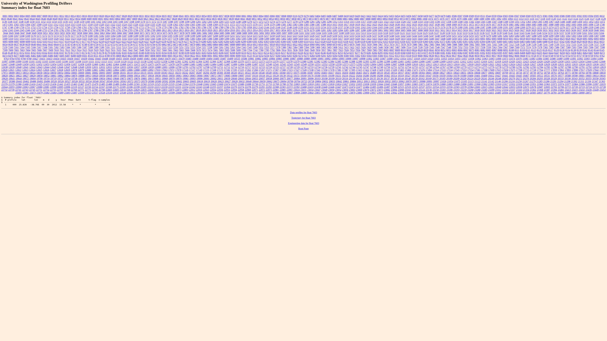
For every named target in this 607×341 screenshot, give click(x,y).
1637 (431, 24)
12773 (470, 67)
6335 (340, 41)
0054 (204, 16)
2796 (135, 30)
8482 (33, 55)
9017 (181, 55)
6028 (579, 38)
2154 (323, 27)
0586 (562, 16)
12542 (283, 64)
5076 (170, 33)
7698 (232, 50)
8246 (323, 53)
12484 (213, 64)
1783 (186, 27)
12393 (366, 61)
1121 (559, 19)
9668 (522, 55)
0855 (276, 19)
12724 (269, 67)
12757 (422, 67)
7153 (573, 44)
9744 (545, 55)
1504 (27, 24)
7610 (56, 50)
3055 (289, 30)
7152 (567, 44)
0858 (294, 19)
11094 (593, 58)
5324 (78, 38)
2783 (67, 30)
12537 (262, 64)
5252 (460, 36)
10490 (202, 58)
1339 (454, 21)
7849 (312, 50)
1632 (408, 24)
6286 (237, 41)
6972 (340, 44)
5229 (329, 36)
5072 (147, 33)
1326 (403, 21)
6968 (329, 44)
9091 (209, 55)
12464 (116, 64)
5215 (255, 36)
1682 (516, 24)
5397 (255, 38)
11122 (130, 61)
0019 (95, 16)
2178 (448, 27)
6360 (425, 41)
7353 (266, 47)
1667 (442, 24)
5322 (67, 38)
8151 (16, 53)
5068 (130, 33)
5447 (437, 38)
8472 (602, 53)
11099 (18, 61)
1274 (272, 21)
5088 (238, 33)
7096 (482, 44)
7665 (181, 50)
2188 (488, 27)
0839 (231, 19)
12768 (449, 67)
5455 (477, 38)
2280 (585, 27)
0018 (90, 16)
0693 (111, 19)
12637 (602, 64)
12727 (282, 67)
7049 (357, 44)
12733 (310, 67)
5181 (95, 36)
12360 (171, 61)
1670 (460, 24)
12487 (227, 64)
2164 (374, 27)
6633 (601, 41)
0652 (72, 19)
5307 (596, 36)
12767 (442, 67)
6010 (505, 38)
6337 (351, 41)
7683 (221, 50)
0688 (83, 19)
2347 (33, 30)
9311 (386, 55)
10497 (223, 58)
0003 (16, 16)
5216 (260, 36)
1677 (494, 24)
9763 (6, 58)
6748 (84, 44)
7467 (391, 47)
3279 (312, 30)
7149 (550, 44)
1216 (232, 21)
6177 (84, 41)
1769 (129, 27)
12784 (540, 67)
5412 (312, 38)
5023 (499, 30)
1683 (522, 24)
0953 (396, 19)
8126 (545, 50)
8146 (4, 53)
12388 (352, 61)
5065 (113, 33)
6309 (300, 41)
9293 (329, 55)
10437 (77, 58)
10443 (98, 58)
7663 (175, 50)
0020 (101, 16)
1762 (90, 27)
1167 (126, 21)
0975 (407, 19)
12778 (498, 67)
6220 (112, 41)
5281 (499, 36)
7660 (164, 50)
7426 (363, 47)
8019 (408, 50)
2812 (164, 30)
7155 (585, 44)
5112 (358, 33)
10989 (307, 58)
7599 (5, 50)
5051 (45, 33)
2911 (238, 30)
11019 (423, 58)
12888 (136, 70)
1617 (346, 24)
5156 (556, 33)
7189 (95, 47)
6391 (465, 41)
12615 (449, 64)
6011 (511, 38)
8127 (550, 50)
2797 (141, 30)
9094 (221, 55)
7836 (295, 50)
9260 (278, 55)
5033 (556, 30)
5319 (50, 38)
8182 (118, 53)
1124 (575, 19)
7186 (78, 47)
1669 (454, 24)
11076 (519, 58)
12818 (595, 67)
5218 (272, 36)
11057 (464, 58)
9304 (369, 55)
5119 (391, 33)
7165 (27, 47)
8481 (27, 55)
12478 (171, 64)
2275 (556, 27)
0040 (175, 16)
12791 (582, 67)
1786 (203, 27)
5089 (244, 33)
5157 (561, 33)
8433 (533, 53)
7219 (147, 47)
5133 (465, 33)
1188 (170, 21)
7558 (482, 47)
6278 (192, 41)
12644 (46, 67)
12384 (331, 61)
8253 (340, 53)
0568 (522, 16)
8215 (272, 53)
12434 (581, 61)
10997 (355, 58)
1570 (221, 24)
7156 (590, 44)
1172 (153, 21)
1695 (585, 24)
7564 (499, 47)
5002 (386, 30)
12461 (102, 64)
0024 (107, 16)
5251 (454, 36)
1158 (76, 21)
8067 (465, 50)
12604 (373, 64)
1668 (448, 24)
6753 (113, 44)
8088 (500, 50)
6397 (493, 41)
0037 (169, 16)
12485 (220, 64)
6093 (596, 38)
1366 (545, 21)
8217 (283, 53)
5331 (118, 38)
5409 (295, 38)
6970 (334, 44)
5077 (176, 33)
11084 (539, 58)
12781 (519, 67)
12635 (589, 64)
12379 (296, 61)
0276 (306, 16)
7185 (73, 47)
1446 (562, 21)
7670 (198, 50)
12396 (380, 61)
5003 (391, 30)
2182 (471, 27)
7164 (22, 47)
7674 (209, 50)
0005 (27, 16)
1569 (215, 24)
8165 (50, 53)
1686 (539, 24)
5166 (10, 36)
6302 (260, 41)
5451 (460, 38)
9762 (602, 55)
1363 (528, 21)
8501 (84, 55)
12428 (546, 61)
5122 (408, 33)
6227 (146, 41)
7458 (386, 47)
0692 (106, 19)
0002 (10, 16)
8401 (511, 53)
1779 (164, 27)
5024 (505, 30)
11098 (12, 61)
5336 (141, 38)
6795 (158, 44)
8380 (437, 53)
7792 (272, 50)
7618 (90, 50)
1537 (164, 24)
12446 (602, 61)
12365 (206, 61)
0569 (528, 16)
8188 (141, 53)
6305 (277, 41)
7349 (255, 47)
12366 (213, 61)
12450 (25, 64)
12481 (192, 64)
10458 (133, 58)
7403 (323, 47)
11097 (5, 61)
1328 (414, 21)
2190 (499, 27)
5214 (249, 36)
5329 (107, 38)
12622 (498, 64)
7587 (562, 47)
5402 (283, 38)
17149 (199, 70)
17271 (269, 70)
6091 (585, 38)
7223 (169, 47)
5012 (442, 30)
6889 (238, 44)
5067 (125, 33)
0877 (328, 19)
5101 (301, 33)
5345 (152, 38)
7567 (505, 47)
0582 (550, 16)
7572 (522, 47)
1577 (260, 24)
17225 (241, 70)
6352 (380, 41)
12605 (380, 64)
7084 (437, 44)
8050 (437, 50)
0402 (312, 16)
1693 (573, 24)
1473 (4, 24)
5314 (22, 38)
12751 (394, 67)
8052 (443, 50)
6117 (61, 41)
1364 (534, 21)
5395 (243, 38)
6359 (419, 41)
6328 (323, 41)
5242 (403, 36)
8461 (579, 53)
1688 (551, 24)
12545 (297, 64)
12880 (88, 70)
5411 (306, 38)
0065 (266, 16)
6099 (28, 41)
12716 (241, 67)
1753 (38, 27)
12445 (595, 61)
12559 (338, 64)
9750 (556, 55)
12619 (477, 64)
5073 (153, 33)
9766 (23, 58)
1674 (482, 24)
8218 (289, 53)
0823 (157, 19)
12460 (95, 64)
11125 (137, 61)
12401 (401, 61)
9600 (420, 55)
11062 (478, 58)
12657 (137, 67)
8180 (113, 53)
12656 (130, 67)
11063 (485, 58)
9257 (272, 55)
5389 (221, 38)
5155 (550, 33)
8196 (169, 53)
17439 (394, 70)
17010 (157, 70)
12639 (11, 67)
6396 (488, 41)
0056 (215, 16)
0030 (135, 16)
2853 (221, 30)
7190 (101, 47)
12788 (568, 67)
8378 (431, 53)
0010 (50, 16)
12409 (442, 61)
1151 (37, 21)
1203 (209, 21)
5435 (414, 38)
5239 (386, 36)
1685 (533, 24)
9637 (454, 55)
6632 (596, 41)
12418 (498, 61)
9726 (533, 55)
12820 (4, 70)
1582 (289, 24)
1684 (528, 24)
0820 (140, 19)
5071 (142, 33)
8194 (164, 53)
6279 (198, 41)
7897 (334, 50)
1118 (542, 19)
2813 (169, 30)
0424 (380, 16)
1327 (408, 21)
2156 (334, 27)
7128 (522, 44)
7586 (556, 47)
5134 (470, 33)
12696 (171, 67)
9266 (295, 55)
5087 (233, 33)
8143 (590, 50)
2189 (494, 27)
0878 (333, 19)
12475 (150, 64)
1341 (465, 21)
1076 (442, 19)
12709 (213, 67)
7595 (585, 47)
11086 (553, 58)
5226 (312, 36)
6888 (232, 44)
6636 (10, 44)
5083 (210, 33)
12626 (526, 64)
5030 (539, 30)
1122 (564, 19)
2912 (243, 30)
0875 (316, 19)
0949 (390, 19)
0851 (254, 19)
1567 (203, 24)
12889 (143, 70)
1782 (181, 27)
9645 (465, 55)
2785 (78, 30)
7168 (44, 47)
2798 (147, 30)
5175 (61, 36)
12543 (290, 64)
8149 (10, 53)
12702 (192, 67)
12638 (4, 67)
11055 (457, 58)
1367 (551, 21)
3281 (323, 30)
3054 (283, 30)
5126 (430, 33)
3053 (277, 30)
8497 (67, 55)
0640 (9, 19)
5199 (192, 36)
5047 (22, 33)
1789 (221, 27)
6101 (33, 41)
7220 (152, 47)
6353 (385, 41)
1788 (215, 27)
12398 (387, 61)
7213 (124, 47)
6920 (283, 44)
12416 (484, 61)
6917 (266, 44)
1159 (82, 21)
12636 (595, 64)
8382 (448, 53)
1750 (21, 27)
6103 (45, 41)
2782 (61, 30)
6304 (272, 41)
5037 (579, 30)
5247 (431, 36)
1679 (505, 24)
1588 (323, 24)
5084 (216, 33)
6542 (562, 41)
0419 (351, 16)
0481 (448, 16)
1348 (500, 21)
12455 (60, 64)
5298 (545, 36)
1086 (464, 19)
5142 (516, 33)
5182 (101, 36)
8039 (426, 50)
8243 (317, 53)
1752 (33, 27)
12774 (477, 67)
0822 (151, 19)
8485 (44, 55)
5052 (51, 33)
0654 (77, 19)
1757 (61, 27)
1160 (87, 21)
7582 (545, 47)
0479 (442, 16)
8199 (187, 53)
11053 (444, 58)
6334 (334, 41)
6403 (510, 41)
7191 (107, 47)
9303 (363, 55)
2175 (437, 27)
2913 (249, 30)
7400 (317, 47)
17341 (317, 70)
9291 (323, 55)
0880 (339, 19)
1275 (278, 21)
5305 (585, 36)
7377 (272, 47)
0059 (232, 16)
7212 (118, 47)
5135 (476, 33)
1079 (459, 19)
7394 (306, 47)
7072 (386, 44)
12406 (421, 61)
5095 (278, 33)
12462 (109, 64)
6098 (22, 41)
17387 (345, 70)
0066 (272, 16)
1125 (581, 19)
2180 (460, 27)
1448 (568, 21)
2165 (380, 27)
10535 (237, 58)
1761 (84, 27)
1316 (357, 21)
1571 (226, 24)
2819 (204, 30)
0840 (237, 19)
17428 (373, 70)
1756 (55, 27)
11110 (85, 61)
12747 (366, 67)
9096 (232, 55)
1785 (198, 27)
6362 (436, 41)
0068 (283, 16)
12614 (442, 64)
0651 (66, 19)
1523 (118, 24)
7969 (369, 50)
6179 (89, 41)
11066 (498, 58)
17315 (289, 70)
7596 (590, 47)
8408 (522, 53)
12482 (199, 64)
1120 (553, 19)
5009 (425, 30)
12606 (387, 64)
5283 (511, 36)
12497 (255, 64)
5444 (420, 38)
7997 (380, 50)
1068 (424, 19)
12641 (25, 67)
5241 (397, 36)
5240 (391, 36)
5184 (113, 36)
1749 (16, 27)
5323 (73, 38)
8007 (391, 50)
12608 (401, 64)
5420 (357, 38)
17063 (164, 70)
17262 (248, 70)
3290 (374, 30)
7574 (528, 47)
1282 (317, 21)
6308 (294, 41)
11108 (78, 61)
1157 (70, 21)
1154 (54, 21)
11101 (32, 61)
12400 (394, 61)
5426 (391, 38)
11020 (430, 58)
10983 (265, 58)
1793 (238, 27)
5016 (465, 30)
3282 (329, 30)
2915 (260, 30)
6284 (226, 41)
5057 (73, 33)
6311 (311, 41)
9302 (357, 55)
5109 (346, 33)
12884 (116, 70)
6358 (414, 41)
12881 (95, 70)
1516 (78, 24)
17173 (220, 70)
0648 (49, 19)
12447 (4, 64)
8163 (39, 53)
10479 (181, 58)
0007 (39, 16)
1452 (591, 21)
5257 (477, 36)
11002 (369, 58)
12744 (352, 67)
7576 (533, 47)
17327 (296, 70)
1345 (482, 21)
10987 (293, 58)
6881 (198, 44)
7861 (329, 50)
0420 (357, 16)
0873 (305, 19)
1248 (238, 21)
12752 (401, 67)
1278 (295, 21)
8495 (61, 55)
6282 (215, 41)
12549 (303, 64)
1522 (112, 24)
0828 (174, 19)
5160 (578, 33)
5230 (334, 36)
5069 (136, 33)
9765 (17, 58)
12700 (178, 67)
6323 (317, 41)
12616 (456, 64)
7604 (27, 50)
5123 (413, 33)
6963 (317, 44)
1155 (59, 21)
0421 (363, 16)
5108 (341, 33)
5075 (164, 33)
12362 (185, 61)
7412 (340, 47)
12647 (67, 67)
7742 (255, 50)
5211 (232, 36)
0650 (60, 19)
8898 (152, 55)
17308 (282, 70)
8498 (73, 55)
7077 (397, 44)
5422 (368, 38)
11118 (117, 61)
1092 (498, 19)
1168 (131, 21)
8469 (596, 53)
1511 (50, 24)
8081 (477, 50)
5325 (84, 38)
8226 (300, 53)
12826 (46, 70)
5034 (562, 30)
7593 (573, 47)
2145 (272, 27)
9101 (243, 55)
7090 (465, 44)
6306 (283, 41)
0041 (181, 16)
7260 (215, 47)
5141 (510, 33)
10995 (341, 58)
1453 (596, 21)
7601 (16, 50)
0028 (124, 16)
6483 (522, 41)
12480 (185, 64)
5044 (5, 33)
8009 (397, 50)
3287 (357, 30)
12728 (289, 67)
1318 (369, 21)
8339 (397, 53)
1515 (73, 24)
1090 (487, 19)
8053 (448, 50)
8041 (431, 50)
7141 (545, 44)
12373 (261, 61)
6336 (345, 41)
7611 (61, 50)
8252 (334, 53)
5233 (351, 36)
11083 (532, 58)
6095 (5, 41)
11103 (45, 61)
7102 (494, 44)
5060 (85, 33)
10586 (244, 58)
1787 (209, 27)
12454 (53, 64)
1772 (141, 27)
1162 (98, 21)
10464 (160, 58)
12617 (463, 64)
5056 (68, 33)
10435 (63, 58)
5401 (278, 38)
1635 (425, 24)
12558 (331, 64)
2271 (533, 27)
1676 (488, 24)
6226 (141, 41)
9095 (226, 55)
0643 (26, 19)
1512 (55, 24)
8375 (425, 53)
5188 (130, 36)
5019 (482, 30)
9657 (494, 55)
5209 (221, 36)
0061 (243, 16)
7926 (346, 50)
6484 (527, 41)
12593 (366, 64)
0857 (288, 19)
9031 (198, 55)
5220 (277, 36)
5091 (255, 33)
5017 (471, 30)
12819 (602, 67)
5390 (226, 38)
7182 (56, 47)
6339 (362, 41)
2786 (84, 30)
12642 (32, 67)
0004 (22, 16)
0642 (20, 19)
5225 (306, 36)
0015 (78, 16)
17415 (359, 70)
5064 (107, 33)
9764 (12, 58)
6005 (494, 38)
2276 (562, 27)
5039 (590, 30)
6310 (306, 41)
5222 (289, 36)
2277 (568, 27)
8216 (277, 53)
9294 (334, 55)
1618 (351, 24)
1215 (226, 21)
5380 (181, 38)
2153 (317, 27)
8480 (22, 55)
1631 (403, 24)
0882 (350, 19)
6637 (16, 44)
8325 (391, 53)
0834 (208, 19)
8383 (454, 53)
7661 (169, 50)
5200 (198, 36)
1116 (532, 19)
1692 (568, 24)
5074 (159, 33)
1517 (84, 24)
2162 (363, 27)
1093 (504, 19)
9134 (255, 55)
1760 (78, 27)
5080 (193, 33)
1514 (67, 24)
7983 (374, 50)
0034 (158, 16)
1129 (603, 19)
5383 (192, 38)
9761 (596, 55)
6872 (169, 44)
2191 (505, 27)
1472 (602, 21)
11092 (580, 58)
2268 (516, 27)
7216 (141, 47)
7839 (300, 50)
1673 (477, 24)
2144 (266, 27)
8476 (10, 55)
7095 (477, 44)
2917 (272, 30)
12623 (505, 64)
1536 (158, 24)
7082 (426, 44)
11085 (546, 58)
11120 (124, 61)
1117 (537, 19)
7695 (226, 50)
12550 (310, 64)
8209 (238, 53)
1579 (272, 24)
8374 (420, 53)
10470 (167, 58)
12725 (276, 67)
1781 (175, 27)
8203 (204, 53)
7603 (22, 50)
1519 (95, 24)
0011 (56, 16)
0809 (134, 19)
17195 (234, 70)
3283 (334, 30)
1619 (357, 24)
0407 (334, 16)
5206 (204, 36)
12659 (150, 67)
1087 (470, 19)
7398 (312, 47)
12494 (241, 64)
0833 (202, 19)
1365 (539, 21)
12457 (74, 64)
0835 (214, 19)
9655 (488, 55)
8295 (380, 53)
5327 (95, 38)
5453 (471, 38)
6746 (73, 44)
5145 (533, 33)
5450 (454, 38)
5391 (232, 38)
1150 (32, 21)
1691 (562, 24)
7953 (352, 50)
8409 (528, 53)
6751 (101, 44)
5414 (323, 38)
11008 (389, 58)
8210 (243, 53)
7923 (340, 50)
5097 (284, 33)
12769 (456, 67)
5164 (601, 33)
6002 (488, 38)
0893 (379, 19)
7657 (158, 50)
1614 (329, 24)
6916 (261, 44)
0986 (419, 19)
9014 (175, 55)
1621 (363, 24)
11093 (587, 58)
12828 (60, 70)
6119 (67, 41)
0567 (516, 16)
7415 (346, 47)
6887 (226, 44)
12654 (116, 67)
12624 (512, 64)
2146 (277, 27)
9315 (403, 55)
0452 (386, 16)
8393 (488, 53)
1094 (510, 19)
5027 (522, 30)
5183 (107, 36)
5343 (147, 38)
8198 (181, 53)
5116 (380, 33)
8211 (249, 53)
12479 (178, 64)
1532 (141, 24)
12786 (554, 67)
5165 (4, 36)
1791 (232, 27)
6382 (454, 41)
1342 (471, 21)
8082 (482, 50)
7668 (192, 50)
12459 (88, 64)
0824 (163, 19)
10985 (279, 58)
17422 (366, 70)
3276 (294, 30)
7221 (158, 47)
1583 (294, 24)
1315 (352, 21)
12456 (67, 64)
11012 (396, 58)
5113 (363, 33)
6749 (90, 44)
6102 (39, 41)
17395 (352, 70)
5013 (448, 30)
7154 (579, 44)
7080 (414, 44)
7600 (10, 50)
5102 (307, 33)
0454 (397, 16)
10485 (188, 58)
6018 (522, 38)
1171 (148, 21)
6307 (289, 41)
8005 (386, 50)
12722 (255, 67)
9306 (380, 55)
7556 (471, 47)
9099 (238, 55)
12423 (526, 61)
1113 (515, 19)
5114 (369, 33)
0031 (141, 16)
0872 (299, 19)
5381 (187, 38)
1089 (481, 19)
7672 (204, 50)
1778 (158, 27)
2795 (130, 30)
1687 (545, 24)
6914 (249, 44)
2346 (27, 30)
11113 (104, 61)
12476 (157, 64)
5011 (437, 30)
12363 (192, 61)
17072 (171, 70)
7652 (152, 50)
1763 (95, 27)
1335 (431, 21)
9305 (374, 55)
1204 (215, 21)
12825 (39, 70)
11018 (417, 58)
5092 (261, 33)
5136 (482, 33)
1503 (22, 24)
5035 (567, 30)
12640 (18, 67)
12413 (470, 61)
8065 (454, 50)
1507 (33, 24)
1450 (579, 21)
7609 (50, 50)
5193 (158, 36)
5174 (56, 36)
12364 (199, 61)
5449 (448, 38)
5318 (44, 38)
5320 (56, 38)
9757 (579, 55)
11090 (566, 58)
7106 (500, 44)
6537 (556, 41)
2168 (397, 27)
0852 (259, 19)
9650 (477, 55)
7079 (408, 44)
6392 (471, 41)
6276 (181, 41)
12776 (491, 67)
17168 (213, 70)
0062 (249, 16)
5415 (329, 38)
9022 (192, 55)
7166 (33, 47)
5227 (317, 36)
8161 (27, 53)
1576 (255, 24)
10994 (334, 58)
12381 (310, 61)
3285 (346, 30)
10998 (362, 58)
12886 (129, 70)
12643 (39, 67)
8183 (124, 53)
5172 (44, 36)
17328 (303, 70)
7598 (602, 47)
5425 (386, 38)
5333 (130, 38)
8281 (368, 53)
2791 (113, 30)
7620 (101, 50)
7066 (374, 44)
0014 (73, 16)
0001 (5, 16)
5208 (215, 36)
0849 (248, 19)
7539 (425, 47)
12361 (178, 61)
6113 (50, 41)
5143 (521, 33)
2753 (44, 30)
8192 (152, 53)
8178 (101, 53)
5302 (568, 36)
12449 (18, 64)
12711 (220, 67)
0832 (197, 19)
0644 (32, 19)
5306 (590, 36)
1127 (592, 19)
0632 (602, 16)
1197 (176, 21)
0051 (187, 16)
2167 (391, 27)
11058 (471, 58)
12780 (512, 67)
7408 (334, 47)
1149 (26, 21)
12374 (268, 61)
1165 (115, 21)
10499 (230, 58)
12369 (234, 61)
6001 (482, 38)
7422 (351, 47)
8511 (96, 55)
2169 (403, 27)
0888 (368, 19)
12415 (477, 61)
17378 (331, 70)
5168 (22, 36)
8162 (33, 53)
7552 (460, 47)
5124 (419, 33)
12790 (575, 67)
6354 (391, 41)
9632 (442, 55)
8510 (90, 55)
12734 (317, 67)
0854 (271, 19)
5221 (283, 36)
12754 (408, 67)
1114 (521, 19)
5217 (266, 36)
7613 (73, 50)
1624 (380, 24)
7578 (539, 47)
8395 (499, 53)
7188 (90, 47)
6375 (442, 41)
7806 (278, 50)
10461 (147, 58)
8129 (556, 50)
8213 (260, 53)
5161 (584, 33)
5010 (431, 30)
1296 (329, 21)
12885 (123, 70)
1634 (420, 24)
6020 (533, 38)
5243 (408, 36)
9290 (317, 55)
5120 (396, 33)
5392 (238, 38)
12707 (199, 67)
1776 (147, 27)
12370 (241, 61)
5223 (294, 36)
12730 (303, 67)
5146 (539, 33)
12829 (67, 70)
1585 (306, 24)
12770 (463, 67)
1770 (135, 27)
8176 (95, 53)
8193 (158, 53)
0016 (84, 16)
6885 (221, 44)
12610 (415, 64)
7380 (283, 47)
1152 (43, 21)
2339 (590, 27)
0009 (44, 16)
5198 (187, 36)
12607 (394, 64)
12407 (428, 61)
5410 (300, 38)
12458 (81, 64)
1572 (232, 24)
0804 (117, 19)
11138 (144, 61)
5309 (5, 38)
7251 (181, 47)
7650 (147, 50)
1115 (526, 19)
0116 (295, 16)
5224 (300, 36)
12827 (53, 70)
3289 (368, 30)
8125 (539, 50)
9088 (204, 55)
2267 (511, 27)
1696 (590, 24)
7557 (477, 47)
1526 (135, 24)
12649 (81, 67)
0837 (225, 19)
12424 (533, 61)
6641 (39, 44)
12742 (345, 67)
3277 (300, 30)
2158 (346, 27)
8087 (494, 50)
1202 (204, 21)
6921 (289, 44)
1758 (67, 27)
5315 (27, 38)
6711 (61, 44)
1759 (73, 27)
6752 (107, 44)
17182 (227, 70)
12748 (373, 67)
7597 (596, 47)
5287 (528, 36)
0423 (374, 16)
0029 (130, 16)
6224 (129, 41)
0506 (454, 16)
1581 (283, 24)
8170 (67, 53)
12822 (18, 70)
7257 (203, 47)
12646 (60, 67)
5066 (119, 33)
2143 (260, 27)
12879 (81, 70)
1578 (266, 24)
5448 (442, 38)
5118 (385, 33)
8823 (130, 55)
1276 (283, 21)
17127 (192, 70)
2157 (340, 27)
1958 (249, 27)
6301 (255, 41)
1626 (391, 24)
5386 (209, 38)
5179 (84, 36)
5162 (590, 33)
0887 (362, 19)
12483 (206, 64)
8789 (107, 55)
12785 (547, 67)
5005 (403, 30)
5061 (90, 33)
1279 (300, 21)
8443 (545, 53)
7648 (141, 50)
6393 (476, 41)
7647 (135, 50)
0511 (482, 16)
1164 (109, 21)
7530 (420, 47)
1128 (597, 19)
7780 (261, 50)
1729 (596, 24)
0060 (238, 16)
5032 (550, 30)
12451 (32, 64)
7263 (232, 47)
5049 (34, 33)
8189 (147, 53)
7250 (175, 47)
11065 (491, 58)
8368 (403, 53)
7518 (414, 47)
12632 (568, 64)
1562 (175, 24)
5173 (50, 36)
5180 (90, 36)
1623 (374, 24)
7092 (471, 44)
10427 (35, 58)
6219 (107, 41)
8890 (135, 55)
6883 (209, 44)
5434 (408, 38)
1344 (477, 21)
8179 (107, 53)
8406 (516, 53)
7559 (488, 47)
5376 (164, 38)
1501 (10, 24)
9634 (448, 55)
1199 (187, 21)
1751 (27, 27)
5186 (118, 36)
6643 (50, 44)
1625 (386, 24)
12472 (137, 64)
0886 (356, 19)
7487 (397, 47)
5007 (414, 30)
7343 (243, 47)
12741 (338, 67)
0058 (226, 16)
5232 (346, 36)
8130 (562, 50)
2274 (551, 27)
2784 (73, 30)
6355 (397, 41)
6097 (16, 41)
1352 (522, 21)
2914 (255, 30)
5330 (113, 38)
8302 (386, 53)
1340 (460, 21)
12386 (345, 61)
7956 (357, 50)
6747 (78, 44)
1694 (579, 24)
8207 (226, 53)
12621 (491, 64)
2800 (158, 30)
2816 (187, 30)
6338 (357, 41)
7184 (67, 47)
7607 (44, 50)
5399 (266, 38)
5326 (90, 38)
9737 (539, 55)
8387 (465, 53)
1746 (602, 24)
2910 (232, 30)
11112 (98, 61)
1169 (137, 21)
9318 (408, 55)
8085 (488, 50)
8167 (61, 53)
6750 (95, 44)
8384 (460, 53)
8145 (601, 50)
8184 (130, 53)
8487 (56, 55)
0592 (579, 16)
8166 (56, 53)
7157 (596, 44)
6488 (545, 41)
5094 (273, 33)
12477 (164, 64)
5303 (573, 36)
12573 (345, 64)
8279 (363, 53)
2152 (312, 27)
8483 (39, 55)
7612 (67, 50)
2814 (175, 30)
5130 (448, 33)
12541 (276, 64)
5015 (459, 30)
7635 (118, 50)
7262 (226, 47)
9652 (482, 55)
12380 (303, 61)
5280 (494, 36)
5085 (221, 33)
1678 (499, 24)
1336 (437, 21)
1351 (517, 21)
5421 (363, 38)
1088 (476, 19)
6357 (408, 41)
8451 (568, 53)
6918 (272, 44)
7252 (186, 47)
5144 (527, 33)
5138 (493, 33)
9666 (516, 55)
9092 (215, 55)
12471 (130, 64)
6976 (352, 44)
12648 (74, 67)
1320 (374, 21)
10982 (258, 58)
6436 (516, 41)
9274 (300, 55)
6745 (67, 44)
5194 (164, 36)
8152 (22, 53)
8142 (584, 50)
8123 (533, 50)
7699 (238, 50)
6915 (255, 44)
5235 (363, 36)
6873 (175, 44)
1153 (48, 21)
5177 (73, 36)
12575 (352, 64)
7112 (511, 44)
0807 (129, 19)
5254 (465, 36)
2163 (368, 27)
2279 (579, 27)
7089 (460, 44)
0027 (118, 16)
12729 (296, 67)
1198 (181, 21)
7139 (533, 44)
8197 (175, 53)
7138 (528, 44)
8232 (306, 53)
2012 (255, 27)
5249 (442, 36)
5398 (261, 38)
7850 (317, 50)
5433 (403, 38)
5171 (39, 36)
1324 (397, 21)
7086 (448, 44)
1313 (340, 21)
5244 (414, 36)
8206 (221, 53)
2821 (215, 30)
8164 (44, 53)
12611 (422, 64)
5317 (39, 38)
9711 (528, 55)
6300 (249, 41)
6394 (482, 41)
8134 (567, 50)
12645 (53, 67)
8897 (147, 55)
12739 (331, 67)
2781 (56, 30)
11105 (58, 61)
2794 (124, 30)
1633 (414, 24)
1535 (152, 24)
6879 (192, 44)
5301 (562, 36)
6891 (243, 44)
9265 (289, 55)
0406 (329, 16)
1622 (368, 24)
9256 (266, 55)
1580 (277, 24)
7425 (357, 47)
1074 (430, 19)
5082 (204, 33)
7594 (579, 47)
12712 (227, 67)
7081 (420, 44)
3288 (363, 30)
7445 (374, 47)
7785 (266, 50)
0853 (265, 19)
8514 (101, 55)
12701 (185, 67)
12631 (561, 64)
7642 (130, 50)
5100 (295, 33)
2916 (266, 30)
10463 (153, 58)
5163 (595, 33)
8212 (255, 53)
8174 (84, 53)
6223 (124, 41)
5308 (602, 36)
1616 (340, 24)
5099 (290, 33)
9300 (346, 55)
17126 (185, 70)
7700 (243, 50)
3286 (351, 30)
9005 (169, 55)
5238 (380, 36)
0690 (94, 19)
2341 (602, 27)
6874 (181, 44)
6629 (579, 41)
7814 (283, 50)
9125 (249, 55)
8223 (294, 53)
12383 (324, 61)
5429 (397, 38)
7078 (403, 44)
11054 (451, 58)
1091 (493, 19)
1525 (129, 24)
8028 (420, 50)
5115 (374, 33)
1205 (221, 21)
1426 (556, 21)
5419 (351, 38)
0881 (345, 19)
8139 (579, 50)
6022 (545, 38)
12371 (248, 61)
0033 (152, 16)
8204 (209, 53)
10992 (327, 58)
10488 (195, 58)
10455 (119, 58)
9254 (261, 55)
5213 (243, 36)
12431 (567, 61)
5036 (573, 30)
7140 (539, 44)
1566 (198, 24)
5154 (544, 33)
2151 (306, 27)
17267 (262, 70)
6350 (374, 41)
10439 (84, 58)
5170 (33, 36)
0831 (191, 19)
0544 (488, 16)
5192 (152, 36)
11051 (437, 58)
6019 (528, 38)
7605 (33, 50)
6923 (300, 44)
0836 (220, 19)
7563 (494, 47)
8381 (442, 53)
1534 (147, 24)
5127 (436, 33)
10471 (174, 58)
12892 (150, 70)
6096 (10, 41)
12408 (435, 61)
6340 (368, 41)
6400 (499, 41)
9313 (397, 55)
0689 (89, 19)
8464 (585, 53)
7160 (10, 47)
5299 (551, 36)
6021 (539, 38)
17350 (324, 70)
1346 (488, 21)
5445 (425, 38)
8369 (408, 53)
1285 (323, 21)
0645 (37, 19)
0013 (67, 16)
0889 (373, 19)
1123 (570, 19)
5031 (545, 30)
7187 (84, 47)
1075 (436, 19)
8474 (5, 55)
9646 (471, 55)
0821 (146, 19)
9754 (567, 55)
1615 (334, 24)
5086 (227, 33)
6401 (505, 41)
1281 (312, 21)
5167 (16, 36)
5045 (11, 33)
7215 (135, 47)
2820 (209, 30)
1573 (238, 24)
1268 (243, 21)
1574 (243, 24)
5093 (267, 33)
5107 (335, 33)
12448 (11, 64)
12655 (123, 67)
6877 (187, 44)
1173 (159, 21)
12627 (533, 64)
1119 (548, 19)
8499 (79, 55)
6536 (550, 41)
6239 (163, 41)
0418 (346, 16)
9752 (562, 55)
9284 (312, 55)
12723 (262, 67)
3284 (340, 30)
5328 (101, 38)
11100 (25, 61)
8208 (232, 53)
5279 (488, 36)
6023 (550, 38)
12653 (109, 67)
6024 (556, 38)
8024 (414, 50)
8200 (192, 53)
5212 (238, 36)
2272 (539, 27)
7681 (215, 50)
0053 (198, 16)
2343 (10, 30)
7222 (164, 47)
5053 (56, 33)
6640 (33, 44)
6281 (209, 41)
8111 (517, 50)
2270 (528, 27)
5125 (425, 33)
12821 (11, 70)
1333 (420, 21)
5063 (102, 33)
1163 (104, 21)
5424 (380, 38)
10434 (56, 58)
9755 (573, 55)
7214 (129, 47)
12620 (484, 64)
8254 (346, 53)
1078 (453, 19)
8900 (164, 55)
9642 (460, 55)
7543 (431, 47)
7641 (124, 50)
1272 (261, 21)
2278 (573, 27)
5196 (175, 36)
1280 (306, 21)
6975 (346, 44)
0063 (255, 16)
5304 (579, 36)
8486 (50, 55)
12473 (144, 64)
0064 (261, 16)
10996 (348, 58)
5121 (402, 33)
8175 (90, 53)
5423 (374, 38)
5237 (374, 36)
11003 (376, 58)
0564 (499, 16)
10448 (105, 58)
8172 (73, 53)
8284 (374, 53)
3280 (317, 30)
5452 (465, 38)
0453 (391, 16)
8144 (596, 50)
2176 (442, 27)
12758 (429, 67)
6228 (152, 41)
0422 (368, 16)
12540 (269, 64)
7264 (238, 47)
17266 (255, 70)
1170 (142, 21)
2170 (408, 27)
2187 (482, 27)
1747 (4, 27)
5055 (62, 33)
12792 (589, 67)
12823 (25, 70)
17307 (276, 70)
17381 (338, 70)
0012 (61, 16)
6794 (152, 44)
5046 (16, 33)
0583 (556, 16)
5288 (533, 36)
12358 (164, 61)
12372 (254, 61)
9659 (499, 55)
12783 (533, 67)
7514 (408, 47)
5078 (181, 33)
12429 (553, 61)
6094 (602, 38)
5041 (602, 30)
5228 (323, 36)
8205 (215, 53)
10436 (70, 58)
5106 (329, 33)
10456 (126, 58)
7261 (221, 47)
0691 (100, 19)
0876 (322, 19)
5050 (39, 33)
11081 (525, 58)
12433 (574, 61)
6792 (141, 44)
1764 (101, 27)
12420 (512, 61)
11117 (110, 61)
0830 (185, 19)
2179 (454, 27)
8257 (351, 53)
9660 (505, 55)
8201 (198, 53)
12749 (380, 67)
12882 (102, 70)
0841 (242, 19)
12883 (109, 70)
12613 (435, 64)
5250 (448, 36)
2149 (294, 27)
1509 (39, 24)
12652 (102, 67)
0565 (505, 16)
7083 (431, 44)
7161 (16, 47)
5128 (442, 33)
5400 (272, 38)
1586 (312, 24)
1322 (386, 21)
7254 (198, 47)
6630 (584, 41)
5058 (79, 33)
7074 (391, 44)
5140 (504, 33)
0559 (494, 16)
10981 (251, 58)
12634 (582, 64)
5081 (199, 33)
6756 (130, 44)
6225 (135, 41)
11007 (383, 58)
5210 (226, 36)
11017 (410, 58)
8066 (460, 50)
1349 (505, 21)
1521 (107, 24)
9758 (585, 55)
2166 (386, 27)
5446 (431, 38)
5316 (33, 38)
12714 (234, 67)
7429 (368, 47)
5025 (511, 30)
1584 (300, 24)
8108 (511, 50)
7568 (511, 47)
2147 (283, 27)
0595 (596, 16)
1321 (380, 21)
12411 (456, 61)
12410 (449, 61)
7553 (465, 47)
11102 (38, 61)
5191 (147, 36)
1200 (192, 21)
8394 (494, 53)
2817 (192, 30)
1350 (511, 21)
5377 (169, 38)
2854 (226, 30)
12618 (470, 64)
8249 (329, 53)
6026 (567, 38)
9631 (437, 55)
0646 (43, 19)
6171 (78, 41)
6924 (306, 44)
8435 (539, 53)
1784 (192, 27)
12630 (554, 64)
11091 (573, 58)
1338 (448, 21)
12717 (248, 67)
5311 (16, 38)
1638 (437, 24)
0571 (539, 16)
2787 (90, 30)
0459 (425, 16)
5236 (368, 36)
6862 (164, 44)
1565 (192, 24)
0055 (209, 16)
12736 (324, 67)
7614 (78, 50)
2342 (4, 30)
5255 (471, 36)
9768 (29, 58)
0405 (323, 16)
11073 (505, 58)
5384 (198, 38)
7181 (50, 47)
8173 (78, 53)
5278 (482, 36)
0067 (278, 16)
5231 (340, 36)
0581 (545, 16)
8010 (403, 50)
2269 (522, 27)
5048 (28, 33)
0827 (168, 19)
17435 (387, 70)
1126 (586, 19)
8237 (312, 53)
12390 (359, 61)
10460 (140, 58)
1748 (10, 27)
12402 (408, 61)
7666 (187, 50)
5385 (204, 38)
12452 (39, 64)
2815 (181, 30)
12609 (408, 64)
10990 (313, 58)
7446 (380, 47)
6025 (562, 38)
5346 (158, 38)
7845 (306, 50)
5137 (487, 33)
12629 (547, 64)
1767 (118, 27)
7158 (602, 44)
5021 (494, 30)
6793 (147, 44)
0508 (465, 16)
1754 (44, 27)
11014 (403, 58)
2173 (425, 27)
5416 (334, 38)
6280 (203, 41)
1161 (93, 21)
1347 (494, 21)
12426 (539, 61)
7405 (329, 47)
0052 (192, 16)
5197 (181, 36)
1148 (21, 21)
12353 (157, 61)
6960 (312, 44)
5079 (187, 33)
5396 (249, 38)
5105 (324, 33)
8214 (266, 53)
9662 (511, 55)
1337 (443, 21)
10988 (300, 58)
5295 (539, 36)
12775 (484, 67)
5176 (67, 36)
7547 (442, 47)
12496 (248, 64)
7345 (249, 47)
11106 (65, 61)
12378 (289, 61)
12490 (234, 64)
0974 (402, 19)
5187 (124, 36)
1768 (124, 27)
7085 (443, 44)
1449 (573, 21)
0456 (408, 16)
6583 (567, 41)
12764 (435, 67)
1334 (426, 21)
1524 (124, 24)
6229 (158, 41)
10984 (272, 58)
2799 (152, 30)
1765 (107, 27)
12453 (46, 64)
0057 (221, 16)
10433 (49, 58)
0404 (317, 16)
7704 (249, 50)
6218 (101, 41)
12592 (359, 64)
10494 (209, 58)
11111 (91, 61)
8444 (551, 53)
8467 (590, 53)
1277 (289, 21)
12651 (95, 67)
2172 (420, 27)
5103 (312, 33)
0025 (113, 16)
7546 (437, 47)
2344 (16, 30)
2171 (414, 27)
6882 (204, 44)
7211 (112, 47)
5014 (454, 30)
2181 (465, 27)
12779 (505, 67)
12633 (575, 64)
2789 (101, 30)
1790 (226, 27)
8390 (471, 53)
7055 (363, 44)
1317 (363, 21)
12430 (560, 61)
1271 (255, 21)
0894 (385, 19)
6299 (243, 41)
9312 (391, 55)
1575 (249, 24)
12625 (519, 64)
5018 (476, 30)
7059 (369, 44)
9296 (340, 55)
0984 (413, 19)
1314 (346, 21)
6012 (516, 38)
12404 (414, 61)
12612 (429, 64)
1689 (556, 24)
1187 (164, 21)
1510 (44, 24)
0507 (460, 16)
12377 (282, 61)
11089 (559, 58)
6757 (135, 44)
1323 (391, 21)
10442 (91, 58)
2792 (118, 30)
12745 (359, 67)
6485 (533, 41)
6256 (169, 41)
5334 (135, 38)
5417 (340, 38)
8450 (562, 53)
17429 (380, 70)
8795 (113, 55)
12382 (317, 61)
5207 (209, 36)
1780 (169, 27)
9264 (283, 55)
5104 (318, 33)
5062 (96, 33)
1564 (186, 24)
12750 (387, 67)
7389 (300, 47)
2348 (39, 30)
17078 (178, 70)
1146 (10, 21)
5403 (289, 38)
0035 (164, 16)
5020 (488, 30)
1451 (585, 21)
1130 (4, 21)
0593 (585, 16)
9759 (590, 55)
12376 (275, 61)
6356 (402, 41)
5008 (420, 30)
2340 (596, 27)
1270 (249, 21)
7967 (363, 50)
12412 (463, 61)
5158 (567, 33)
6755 (124, 44)
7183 (61, 47)
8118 (522, 50)
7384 (294, 47)
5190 (141, 36)
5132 (459, 33)
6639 (27, 44)
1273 (266, 21)
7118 (516, 44)
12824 (32, 70)
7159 (4, 47)
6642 (44, 44)
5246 (425, 36)
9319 (414, 55)
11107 (72, 61)
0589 (567, 16)
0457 (414, 16)
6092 (590, 38)
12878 (74, 70)
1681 (511, 24)
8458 (573, 53)
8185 (135, 53)
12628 (540, 64)
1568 (209, 24)
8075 (471, 50)
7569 (516, 47)
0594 (590, 16)
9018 (187, 55)
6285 (232, 41)
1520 (101, 24)
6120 (72, 41)
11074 (512, 58)
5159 (573, 33)
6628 (573, 41)
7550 (454, 47)
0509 (471, 16)
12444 (588, 61)
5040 (596, 30)
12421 (519, 61)
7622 (107, 50)
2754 (50, 30)
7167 (39, 47)
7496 (403, 47)
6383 (459, 41)
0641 (15, 19)
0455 (403, 16)
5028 (528, 30)
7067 (380, 44)
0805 (123, 19)
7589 (568, 47)
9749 (550, 55)
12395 (373, 61)
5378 (175, 38)
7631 (113, 50)
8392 (482, 53)
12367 (220, 61)
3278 (306, 30)
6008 (499, 38)
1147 (15, 21)
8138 (573, 50)
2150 (300, 27)
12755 (415, 67)
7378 (277, 47)
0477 (431, 16)
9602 (425, 55)
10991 (320, 58)
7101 (488, 44)
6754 (118, 44)
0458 (420, 16)
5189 (135, 36)
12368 (227, 61)
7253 (192, 47)
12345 (150, 61)
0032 (147, 16)
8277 (357, 53)
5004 (397, 30)
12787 (561, 67)
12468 (123, 64)
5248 (437, 36)
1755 (50, 27)
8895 (141, 55)
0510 (477, 16)
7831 (289, 50)
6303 (266, 41)
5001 (380, 30)
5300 (556, 36)
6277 (186, 41)
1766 (112, 27)
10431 (42, 58)
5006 (408, 30)
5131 (453, 33)
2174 (431, 27)
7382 (289, 47)
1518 (90, 24)
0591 (573, 16)
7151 (562, 44)
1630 (397, 24)
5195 (169, 36)
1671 (465, 24)
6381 (448, 41)
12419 (505, 61)
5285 (522, 36)
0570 (533, 16)
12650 (88, 67)
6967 (323, 44)
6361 (431, 41)
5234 (357, 36)
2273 (545, 27)
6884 (215, 44)
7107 (505, 44)
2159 (351, 27)
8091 (505, 50)
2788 (95, 30)
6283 (220, 41)
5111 (352, 33)
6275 (175, 41)
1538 (169, 24)
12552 (324, 64)
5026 (516, 30)
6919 (278, 44)
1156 (65, 21)
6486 (539, 41)
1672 (471, 24)
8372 (414, 53)
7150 (556, 44)
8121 (527, 50)
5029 (533, 30)
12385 (338, 61)
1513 (61, 24)
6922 (295, 44)
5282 (505, 36)
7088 (454, 44)
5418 (346, 38)
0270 (300, 16)
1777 (152, 27)
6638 (22, 44)
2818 (198, 30)
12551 (317, 64)
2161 (357, 27)
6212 (95, 41)
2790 (107, 30)
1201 (198, 21)
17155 (206, 70)
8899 (158, 55)
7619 (95, 50)
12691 (164, 67)
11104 (52, 61)
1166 (120, 21)
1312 (334, 21)
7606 (39, 50)
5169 (27, 36)
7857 (323, 50)
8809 (118, 55)
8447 (556, 53)
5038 (585, 30)
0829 (180, 19)
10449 (112, 58)
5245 (420, 36)
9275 (306, 55)
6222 (118, 41)
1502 (16, 24)
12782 (526, 67)
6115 (56, 41)
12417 (491, 61)
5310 (10, 38)
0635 (3, 19)
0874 (311, 19)
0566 (511, 16)
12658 (144, 67)
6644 (56, 44)
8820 (124, 55)
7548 (448, 47)
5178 (78, 36)
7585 (551, 47)
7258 (209, 47)
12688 (157, 67)
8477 (16, 55)
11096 (600, 58)
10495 (216, 58)
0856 (282, 19)
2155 (329, 27)
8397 (505, 53)
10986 (286, 58)
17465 (401, 70)
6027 (573, 38)
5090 (250, 33)
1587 (317, 24)
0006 (33, 16)
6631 (590, 41)
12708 (206, 67)
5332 (124, 38)
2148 (289, 27)
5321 (61, 38)
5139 (499, 33)
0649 (55, 19)
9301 (352, 55)
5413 (317, 38)
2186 (477, 27)
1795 (243, 27)
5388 (215, 38)
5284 (516, 36)
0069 (289, 16)
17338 (310, 70)
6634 (5, 44)
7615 (84, 50)
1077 (447, 19)
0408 (340, 16)
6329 (328, 41)
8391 (477, 53)
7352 (260, 47)
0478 (437, 16)
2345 (22, 30)
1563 (181, 24)
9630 (431, 55)
